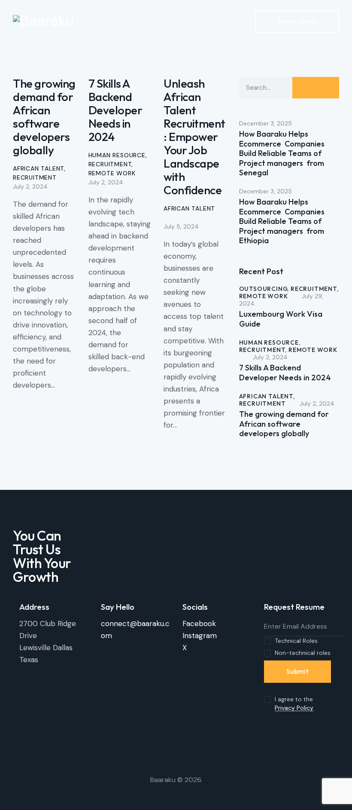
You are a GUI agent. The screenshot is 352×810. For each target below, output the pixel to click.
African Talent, (267, 396)
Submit (297, 671)
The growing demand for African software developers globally (44, 116)
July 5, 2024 (181, 226)
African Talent (38, 168)
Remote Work (112, 173)
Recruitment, (315, 289)
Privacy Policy (294, 708)
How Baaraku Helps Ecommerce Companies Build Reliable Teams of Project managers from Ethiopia (282, 221)
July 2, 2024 (30, 186)
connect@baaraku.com (135, 629)
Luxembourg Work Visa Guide (280, 319)
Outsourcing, (265, 289)
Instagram (199, 635)
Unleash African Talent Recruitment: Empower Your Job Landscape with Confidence (194, 136)
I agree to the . (295, 703)
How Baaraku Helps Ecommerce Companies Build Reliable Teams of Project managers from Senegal (282, 153)
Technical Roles (296, 641)
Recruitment (35, 177)
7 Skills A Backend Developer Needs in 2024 (115, 110)
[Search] (315, 87)
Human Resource (117, 155)
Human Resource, (269, 342)
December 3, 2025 (265, 123)
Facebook (199, 623)
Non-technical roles (303, 653)
